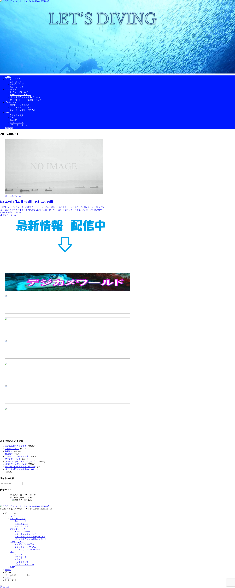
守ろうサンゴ (20, 557)
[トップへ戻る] (1, 585)
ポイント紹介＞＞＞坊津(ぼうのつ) (20, 467)
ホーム (13, 516)
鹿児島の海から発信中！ (15, 446)
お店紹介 (9, 454)
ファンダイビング (13, 459)
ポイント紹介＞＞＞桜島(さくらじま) (21, 469)
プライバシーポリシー (24, 565)
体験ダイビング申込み (24, 544)
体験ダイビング (21, 524)
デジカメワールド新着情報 (16, 456)
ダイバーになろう (17, 519)
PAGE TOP (4, 587)
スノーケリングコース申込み (27, 549)
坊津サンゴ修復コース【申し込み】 (20, 461)
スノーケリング (21, 526)
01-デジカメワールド (24, 531)
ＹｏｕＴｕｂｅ (21, 554)
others (12, 552)
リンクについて (21, 562)
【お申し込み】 (12, 449)
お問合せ (9, 451)
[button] (29, 575)
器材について (20, 521)
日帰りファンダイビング (15, 464)
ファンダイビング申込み (25, 547)
